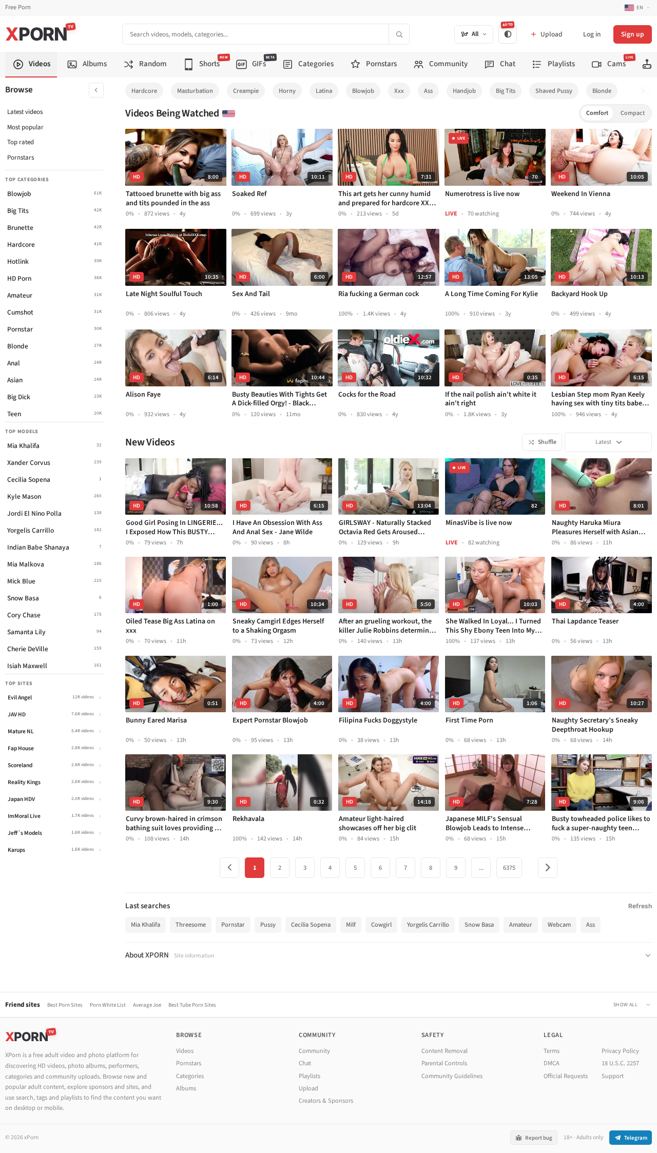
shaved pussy (553, 90)
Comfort (597, 113)
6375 (509, 867)
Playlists (309, 1076)
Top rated (20, 142)
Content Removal (444, 1051)
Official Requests (566, 1076)
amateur (520, 924)
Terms (551, 1051)
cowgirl (381, 924)
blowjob (363, 90)
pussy (268, 924)
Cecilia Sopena (311, 924)
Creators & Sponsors (326, 1100)
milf (351, 924)
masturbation (195, 90)
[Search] (399, 34)
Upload (308, 1088)
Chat (305, 1063)
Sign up (632, 34)
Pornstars (20, 157)
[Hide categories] (96, 90)
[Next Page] (547, 867)
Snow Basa (479, 924)
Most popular (25, 127)
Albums (186, 1088)
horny (287, 90)
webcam (559, 924)
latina (324, 90)
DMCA (551, 1063)
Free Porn (18, 7)
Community (314, 1051)
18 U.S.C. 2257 (620, 1063)
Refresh (640, 906)
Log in (592, 34)
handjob (464, 90)
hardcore (144, 90)
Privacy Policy (620, 1051)
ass (428, 90)
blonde (601, 90)
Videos (185, 1051)
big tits (505, 90)
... (481, 867)
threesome (191, 924)
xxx (399, 90)
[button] (646, 91)
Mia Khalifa (145, 924)
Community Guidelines (451, 1076)
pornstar (233, 924)
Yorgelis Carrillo (428, 924)
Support (613, 1076)
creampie (246, 90)
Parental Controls (444, 1063)
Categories (190, 1076)
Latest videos (25, 111)
